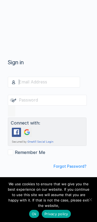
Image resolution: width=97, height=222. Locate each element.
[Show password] (11, 111)
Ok (34, 214)
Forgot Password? (70, 166)
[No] (90, 199)
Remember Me (30, 152)
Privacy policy (56, 214)
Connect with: (25, 123)
